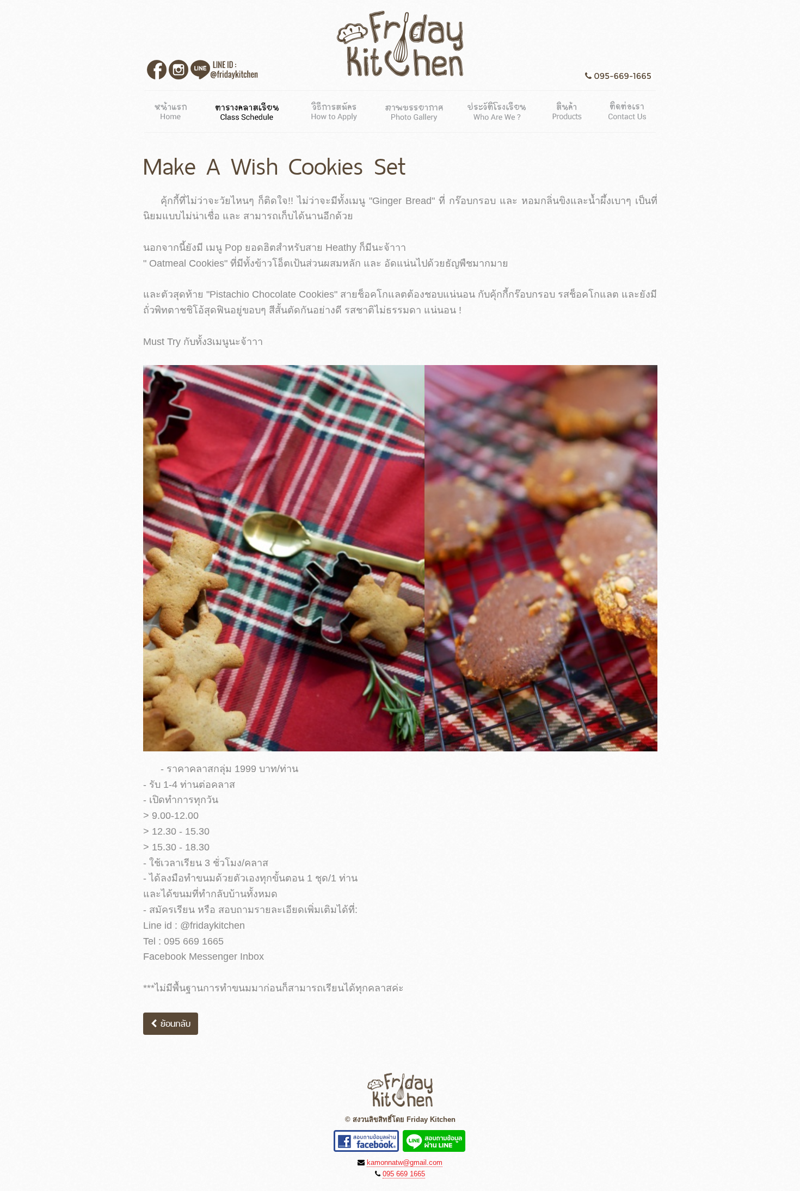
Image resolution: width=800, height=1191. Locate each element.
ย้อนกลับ (173, 1023)
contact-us (625, 109)
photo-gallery (414, 109)
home (172, 109)
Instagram (178, 69)
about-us (498, 109)
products (568, 109)
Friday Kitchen (400, 43)
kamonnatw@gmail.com (404, 1162)
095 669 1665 (404, 1174)
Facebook (157, 69)
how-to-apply (333, 109)
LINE (224, 69)
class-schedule (247, 109)
